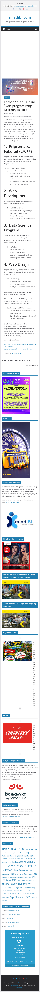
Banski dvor (31, 849)
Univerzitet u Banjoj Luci (14, 891)
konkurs (18, 862)
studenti (25, 883)
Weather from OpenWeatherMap (20, 965)
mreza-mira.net (17, 353)
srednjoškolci (27, 116)
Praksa (31, 870)
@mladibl (10, 918)
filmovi (14, 856)
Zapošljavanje (20, 897)
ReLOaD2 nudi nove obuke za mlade (17, 360)
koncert (32, 858)
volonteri (26, 891)
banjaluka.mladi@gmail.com (11, 816)
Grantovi (6, 858)
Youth (28, 893)
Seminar (20, 880)
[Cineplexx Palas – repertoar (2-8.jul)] (17, 729)
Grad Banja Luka (26, 856)
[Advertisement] (20, 58)
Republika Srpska (25, 877)
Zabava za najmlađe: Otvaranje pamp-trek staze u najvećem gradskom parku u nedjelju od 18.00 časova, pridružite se (34, 680)
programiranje (17, 116)
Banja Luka (13, 849)
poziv (24, 870)
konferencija (7, 862)
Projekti (19, 874)
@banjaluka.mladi (13, 911)
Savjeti (11, 880)
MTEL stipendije (30, 365)
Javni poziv (22, 858)
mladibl (15, 114)
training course (20, 887)
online (15, 865)
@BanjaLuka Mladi (13, 922)
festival (6, 856)
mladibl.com (20, 17)
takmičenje (6, 888)
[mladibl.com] (4, 29)
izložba (13, 858)
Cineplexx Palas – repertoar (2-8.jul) (34, 733)
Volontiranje (8, 893)
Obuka (5, 866)
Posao (12, 870)
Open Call (26, 866)
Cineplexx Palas (8, 853)
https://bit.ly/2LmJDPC (13, 502)
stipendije (9, 883)
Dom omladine (21, 853)
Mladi (29, 861)
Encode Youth (8, 116)
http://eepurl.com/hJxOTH (25, 837)
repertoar (14, 877)
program (8, 874)
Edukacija (7, 97)
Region (5, 877)
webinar (20, 893)
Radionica (30, 874)
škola (22, 116)
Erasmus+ (33, 853)
